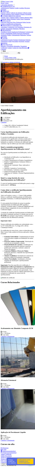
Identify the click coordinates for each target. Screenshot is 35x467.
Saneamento (9, 28)
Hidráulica (16, 28)
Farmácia (15, 40)
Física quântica (15, 14)
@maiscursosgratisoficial (9, 452)
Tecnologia (23, 46)
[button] (2, 51)
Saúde (10, 41)
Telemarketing (16, 35)
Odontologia (4, 41)
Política (9, 35)
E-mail (4, 449)
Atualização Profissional (18, 32)
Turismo (28, 35)
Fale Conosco (5, 460)
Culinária (11, 17)
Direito (15, 33)
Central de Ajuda (17, 48)
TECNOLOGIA (7, 44)
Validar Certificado (6, 454)
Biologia (3, 13)
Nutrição (27, 40)
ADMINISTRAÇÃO (8, 6)
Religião (13, 19)
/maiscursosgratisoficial (9, 451)
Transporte (27, 19)
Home (2, 3)
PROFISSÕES (6, 30)
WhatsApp (5, 448)
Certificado (4, 48)
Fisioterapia (22, 40)
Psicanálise (15, 41)
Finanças (11, 8)
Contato (9, 48)
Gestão (17, 8)
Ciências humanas (6, 14)
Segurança (20, 27)
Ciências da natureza (16, 13)
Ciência (8, 13)
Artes (7, 17)
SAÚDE (4, 38)
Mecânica (22, 28)
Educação (3, 22)
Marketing (23, 35)
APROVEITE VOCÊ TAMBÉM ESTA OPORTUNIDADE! (24, 461)
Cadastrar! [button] (4, 122)
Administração (5, 8)
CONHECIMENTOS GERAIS (11, 16)
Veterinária (4, 36)
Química (22, 14)
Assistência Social (6, 32)
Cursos (7, 3)
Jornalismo (4, 35)
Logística (21, 8)
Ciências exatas (27, 13)
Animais (3, 17)
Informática (17, 46)
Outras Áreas (20, 19)
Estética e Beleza (19, 17)
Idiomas (27, 17)
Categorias (4, 5)
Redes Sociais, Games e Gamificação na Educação (16, 23)
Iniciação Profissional (23, 33)
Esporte (10, 40)
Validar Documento (6, 456)
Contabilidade (8, 33)
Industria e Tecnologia (7, 46)
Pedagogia (19, 22)
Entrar (25, 48)
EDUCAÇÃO (6, 21)
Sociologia (28, 14)
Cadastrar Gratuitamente (7, 336)
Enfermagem (4, 40)
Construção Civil (12, 27)
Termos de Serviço (6, 457)
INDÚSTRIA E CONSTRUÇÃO (12, 25)
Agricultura (4, 27)
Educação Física (11, 22)
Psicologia (21, 41)
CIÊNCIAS (5, 11)
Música (9, 19)
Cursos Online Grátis (10, 57)
